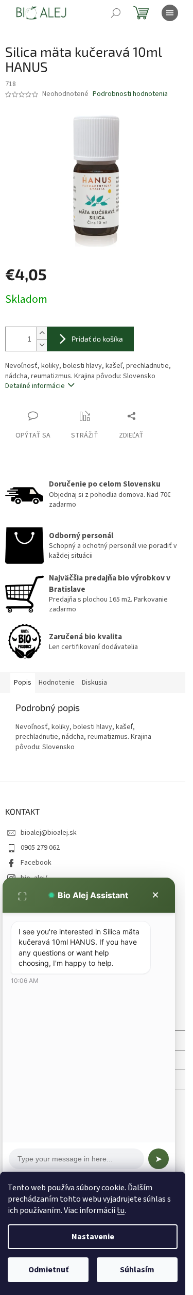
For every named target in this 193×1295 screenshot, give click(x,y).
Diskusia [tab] (94, 682)
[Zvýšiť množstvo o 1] (42, 333)
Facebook (36, 862)
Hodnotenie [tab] (57, 682)
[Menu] (170, 13)
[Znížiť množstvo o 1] (42, 345)
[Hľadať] (116, 13)
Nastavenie (93, 1236)
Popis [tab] (22, 682)
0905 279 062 (40, 848)
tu (121, 1210)
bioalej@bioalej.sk (49, 833)
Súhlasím (137, 1269)
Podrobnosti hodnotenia (130, 94)
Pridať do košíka (97, 338)
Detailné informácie (35, 386)
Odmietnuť (48, 1269)
